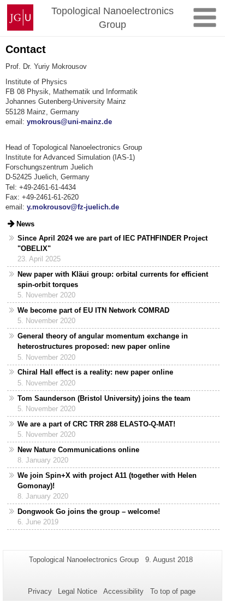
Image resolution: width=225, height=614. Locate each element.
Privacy (40, 591)
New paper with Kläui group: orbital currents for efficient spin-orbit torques (112, 279)
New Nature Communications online (78, 450)
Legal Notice (77, 591)
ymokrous (44, 122)
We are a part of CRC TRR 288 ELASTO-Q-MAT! (96, 424)
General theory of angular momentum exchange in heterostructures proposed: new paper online (102, 341)
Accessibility (123, 591)
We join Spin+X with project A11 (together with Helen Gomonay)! (107, 480)
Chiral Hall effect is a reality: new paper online (95, 372)
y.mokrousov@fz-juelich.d (71, 207)
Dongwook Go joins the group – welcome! (88, 511)
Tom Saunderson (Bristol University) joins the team (104, 398)
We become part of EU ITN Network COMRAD (93, 310)
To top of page (173, 591)
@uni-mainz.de (86, 122)
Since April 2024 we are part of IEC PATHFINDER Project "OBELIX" (112, 243)
